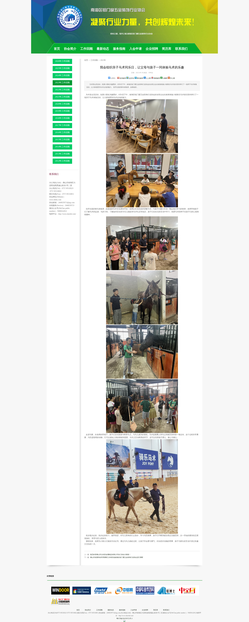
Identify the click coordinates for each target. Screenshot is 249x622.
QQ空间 (131, 78)
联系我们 (181, 48)
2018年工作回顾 (62, 118)
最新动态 (103, 48)
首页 (57, 48)
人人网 (148, 78)
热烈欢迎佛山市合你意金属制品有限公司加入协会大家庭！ (110, 554)
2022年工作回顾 (62, 89)
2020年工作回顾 (62, 104)
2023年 (103, 60)
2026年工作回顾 (62, 61)
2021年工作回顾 (62, 97)
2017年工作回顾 (62, 125)
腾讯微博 (140, 78)
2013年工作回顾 (62, 154)
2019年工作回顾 (62, 111)
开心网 (172, 78)
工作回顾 (86, 48)
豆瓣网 (165, 78)
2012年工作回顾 (62, 161)
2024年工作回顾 (62, 75)
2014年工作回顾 (62, 146)
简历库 (166, 48)
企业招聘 (152, 48)
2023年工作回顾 (62, 82)
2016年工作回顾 (62, 132)
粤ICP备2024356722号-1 (124, 618)
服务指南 (119, 48)
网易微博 (157, 78)
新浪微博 (123, 78)
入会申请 (135, 48)
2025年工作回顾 (62, 68)
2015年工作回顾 (62, 139)
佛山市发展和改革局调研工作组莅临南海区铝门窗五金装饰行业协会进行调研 (116, 557)
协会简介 (70, 48)
